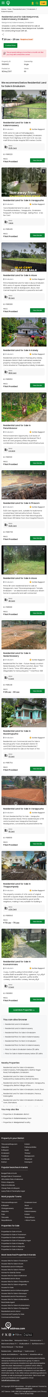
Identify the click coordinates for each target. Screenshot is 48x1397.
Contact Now (10, 45)
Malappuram (29, 1156)
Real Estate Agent (8, 1302)
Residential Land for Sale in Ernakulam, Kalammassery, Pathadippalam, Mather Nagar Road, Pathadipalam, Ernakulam (22, 1070)
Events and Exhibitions (9, 1354)
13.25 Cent (13, 526)
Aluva (27, 1205)
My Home (24, 1354)
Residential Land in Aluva (10, 1278)
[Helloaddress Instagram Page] (9, 1335)
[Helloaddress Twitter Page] (6, 1335)
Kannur (4, 1162)
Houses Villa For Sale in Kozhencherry (15, 1305)
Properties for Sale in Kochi (11, 1231)
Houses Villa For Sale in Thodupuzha (15, 1308)
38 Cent (12, 601)
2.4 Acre (12, 451)
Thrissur (27, 1153)
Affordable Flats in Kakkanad (12, 1179)
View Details (37, 160)
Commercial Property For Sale (12, 1314)
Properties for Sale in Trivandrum (13, 1234)
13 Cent (11, 756)
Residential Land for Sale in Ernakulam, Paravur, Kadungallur (22, 1094)
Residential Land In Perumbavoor (13, 1296)
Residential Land (19, 9)
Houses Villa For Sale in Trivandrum (14, 1261)
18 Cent (12, 298)
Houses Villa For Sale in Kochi (12, 1264)
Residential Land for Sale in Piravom (21, 503)
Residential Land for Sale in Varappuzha (23, 200)
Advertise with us (36, 1354)
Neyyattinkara (6, 1220)
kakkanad (28, 1208)
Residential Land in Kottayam (12, 1267)
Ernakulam (31, 9)
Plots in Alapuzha (7, 1182)
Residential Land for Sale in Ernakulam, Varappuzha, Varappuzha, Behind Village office (24, 1084)
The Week (19, 1347)
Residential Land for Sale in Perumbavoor (17, 427)
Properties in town (17, 1118)
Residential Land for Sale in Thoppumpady (17, 885)
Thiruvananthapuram (9, 1144)
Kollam (27, 1144)
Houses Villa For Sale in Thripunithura (15, 1281)
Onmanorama (35, 1340)
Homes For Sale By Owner (11, 1272)
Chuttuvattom (24, 1344)
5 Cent (11, 679)
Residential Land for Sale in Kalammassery (17, 124)
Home (3, 9)
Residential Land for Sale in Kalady (20, 350)
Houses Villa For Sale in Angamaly (14, 1284)
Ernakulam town (31, 1202)
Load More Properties (23, 1010)
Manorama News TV (9, 1344)
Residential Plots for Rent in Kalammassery (22, 1045)
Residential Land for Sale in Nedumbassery (17, 654)
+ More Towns (30, 1220)
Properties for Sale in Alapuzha (13, 1246)
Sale (9, 9)
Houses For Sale (7, 1287)
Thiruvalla (5, 1217)
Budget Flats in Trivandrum (11, 1176)
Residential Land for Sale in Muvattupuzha (17, 732)
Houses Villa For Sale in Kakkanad (14, 1275)
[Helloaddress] (8, 3)
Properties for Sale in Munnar (12, 1249)
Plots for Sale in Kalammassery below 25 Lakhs (24, 1053)
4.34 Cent (13, 909)
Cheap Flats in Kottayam (10, 1188)
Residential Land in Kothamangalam (15, 1290)
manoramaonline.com (24, 1388)
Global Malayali (7, 1347)
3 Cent (11, 987)
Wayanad (28, 1159)
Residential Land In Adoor (11, 1311)
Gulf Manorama (38, 1344)
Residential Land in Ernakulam (17, 1024)
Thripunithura (29, 1217)
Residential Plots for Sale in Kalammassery (22, 1037)
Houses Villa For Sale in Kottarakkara (15, 1299)
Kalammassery (30, 1211)
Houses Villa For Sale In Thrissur (13, 1270)
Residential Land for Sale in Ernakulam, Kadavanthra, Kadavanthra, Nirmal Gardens (20, 1077)
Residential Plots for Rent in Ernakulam (20, 1041)
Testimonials (29, 1351)
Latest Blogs (17, 1351)
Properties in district (16, 1114)
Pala (3, 1214)
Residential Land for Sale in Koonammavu (17, 963)
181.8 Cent (12, 373)
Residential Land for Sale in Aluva (20, 275)
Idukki (27, 1150)
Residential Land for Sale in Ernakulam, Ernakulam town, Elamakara (23, 1101)
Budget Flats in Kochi (9, 1173)
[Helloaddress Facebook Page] (2, 1335)
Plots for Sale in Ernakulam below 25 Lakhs (22, 1049)
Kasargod (28, 1162)
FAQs (31, 1394)
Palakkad (5, 1156)
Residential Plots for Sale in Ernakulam (20, 1032)
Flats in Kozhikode (8, 1185)
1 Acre (11, 223)
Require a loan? (26, 39)
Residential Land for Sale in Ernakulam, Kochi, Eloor (23, 1089)
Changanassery (7, 1208)
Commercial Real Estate (10, 1317)
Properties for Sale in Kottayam (13, 1237)
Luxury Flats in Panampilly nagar (13, 1191)
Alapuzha (5, 1147)
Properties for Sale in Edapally (12, 1243)
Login (43, 3)
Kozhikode (5, 1159)
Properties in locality (16, 1122)
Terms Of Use (24, 1394)
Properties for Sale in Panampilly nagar (16, 1240)
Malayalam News (21, 1340)
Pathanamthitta (30, 1147)
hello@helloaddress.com (10, 1380)
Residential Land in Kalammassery (19, 1028)
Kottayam (5, 1150)
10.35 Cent (13, 148)
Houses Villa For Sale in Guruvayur (14, 1293)
